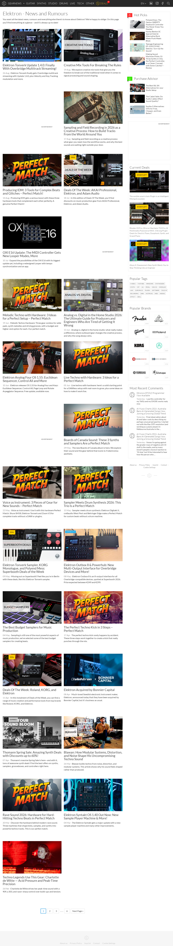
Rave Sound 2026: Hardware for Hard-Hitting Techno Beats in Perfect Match (29, 816)
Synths (41, 3)
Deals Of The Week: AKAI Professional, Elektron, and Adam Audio (90, 191)
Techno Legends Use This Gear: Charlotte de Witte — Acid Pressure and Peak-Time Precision (31, 880)
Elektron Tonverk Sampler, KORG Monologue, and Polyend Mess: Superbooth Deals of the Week (25, 568)
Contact (164, 465)
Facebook (163, 3)
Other (90, 3)
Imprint (155, 465)
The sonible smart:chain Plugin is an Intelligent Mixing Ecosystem (149, 187)
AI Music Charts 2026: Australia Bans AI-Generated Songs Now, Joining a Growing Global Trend (151, 411)
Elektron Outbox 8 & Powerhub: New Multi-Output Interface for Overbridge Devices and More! (90, 568)
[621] (159, 318)
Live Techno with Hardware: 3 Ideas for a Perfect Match (91, 379)
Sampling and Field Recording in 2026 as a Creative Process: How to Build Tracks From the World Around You (92, 131)
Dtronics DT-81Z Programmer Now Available (150, 394)
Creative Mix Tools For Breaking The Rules (92, 65)
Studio (52, 3)
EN (143, 3)
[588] (139, 332)
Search (169, 3)
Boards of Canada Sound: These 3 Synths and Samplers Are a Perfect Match (91, 441)
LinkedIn (151, 3)
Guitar (30, 3)
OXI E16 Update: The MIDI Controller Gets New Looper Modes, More (32, 254)
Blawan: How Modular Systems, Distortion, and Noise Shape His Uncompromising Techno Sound (93, 755)
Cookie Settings (149, 467)
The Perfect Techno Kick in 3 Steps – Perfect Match (88, 629)
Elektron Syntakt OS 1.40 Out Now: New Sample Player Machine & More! (91, 816)
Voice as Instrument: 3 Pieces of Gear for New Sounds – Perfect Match (30, 504)
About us (133, 465)
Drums (63, 3)
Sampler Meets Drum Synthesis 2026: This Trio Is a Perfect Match (92, 504)
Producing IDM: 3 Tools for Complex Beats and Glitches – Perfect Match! (31, 191)
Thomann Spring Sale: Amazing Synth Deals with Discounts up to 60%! (32, 754)
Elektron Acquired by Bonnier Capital (89, 690)
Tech (80, 3)
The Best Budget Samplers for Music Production (27, 629)
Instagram (157, 3)
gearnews (14, 3)
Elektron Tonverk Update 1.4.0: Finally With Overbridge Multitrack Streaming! (30, 66)
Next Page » (77, 911)
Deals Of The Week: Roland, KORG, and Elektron (29, 691)
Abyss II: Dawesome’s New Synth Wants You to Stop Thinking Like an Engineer (149, 256)
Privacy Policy (144, 465)
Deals (104, 3)
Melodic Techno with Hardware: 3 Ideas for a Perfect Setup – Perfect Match (29, 316)
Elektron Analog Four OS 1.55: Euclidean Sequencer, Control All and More (30, 379)
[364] (159, 345)
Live (72, 3)
